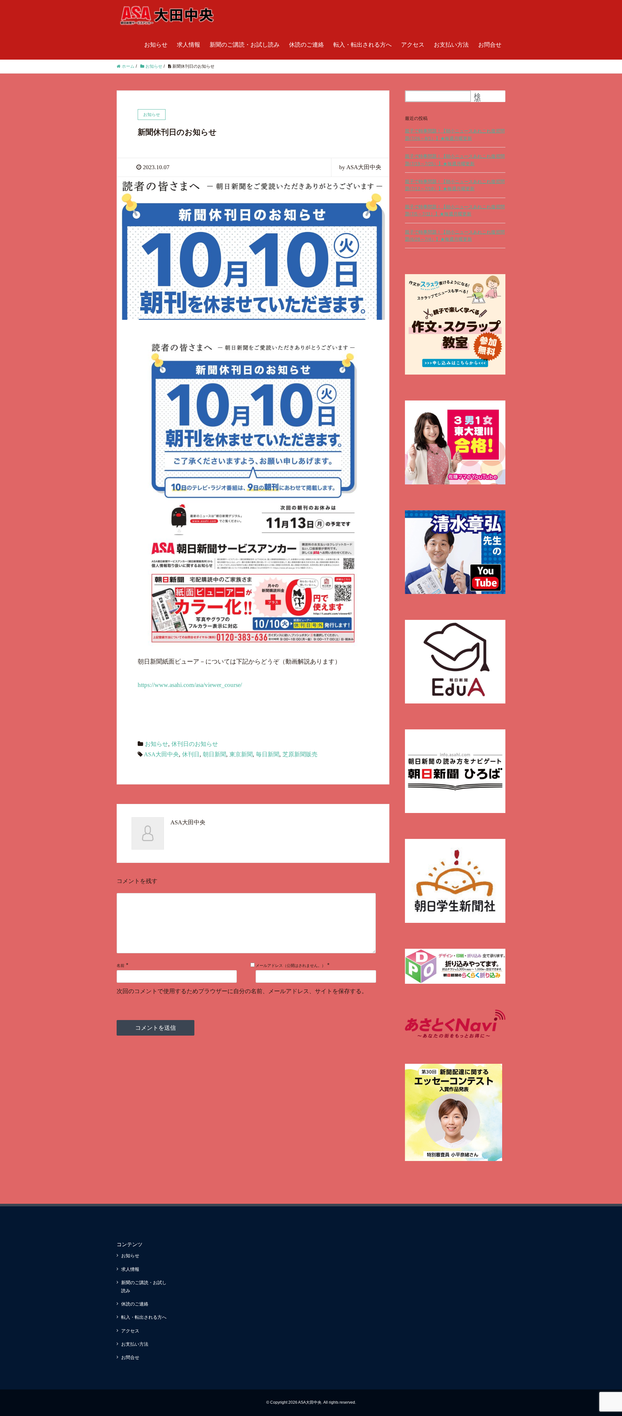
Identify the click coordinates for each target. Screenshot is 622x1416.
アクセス (412, 44)
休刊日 (191, 754)
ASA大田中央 (161, 754)
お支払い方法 (451, 44)
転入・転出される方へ (362, 44)
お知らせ (155, 44)
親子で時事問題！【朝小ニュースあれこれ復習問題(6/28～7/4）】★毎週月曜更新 (455, 235)
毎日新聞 (267, 754)
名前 (120, 965)
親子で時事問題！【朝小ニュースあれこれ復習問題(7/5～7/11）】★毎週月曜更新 (455, 210)
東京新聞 (241, 754)
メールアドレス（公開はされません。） (291, 965)
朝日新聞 (214, 754)
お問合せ (489, 44)
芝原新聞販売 (299, 754)
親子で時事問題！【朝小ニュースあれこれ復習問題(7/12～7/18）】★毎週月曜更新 (455, 185)
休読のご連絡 (306, 44)
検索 (477, 99)
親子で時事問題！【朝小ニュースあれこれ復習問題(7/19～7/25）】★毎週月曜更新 (455, 160)
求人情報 (188, 44)
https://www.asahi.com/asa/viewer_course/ (190, 684)
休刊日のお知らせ (194, 744)
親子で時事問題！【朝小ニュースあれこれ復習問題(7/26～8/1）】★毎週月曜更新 (455, 134)
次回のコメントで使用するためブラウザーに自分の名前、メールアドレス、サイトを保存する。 (242, 991)
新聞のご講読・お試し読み (245, 44)
